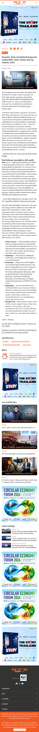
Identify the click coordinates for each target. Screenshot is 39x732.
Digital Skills (27, 345)
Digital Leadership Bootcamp (19, 280)
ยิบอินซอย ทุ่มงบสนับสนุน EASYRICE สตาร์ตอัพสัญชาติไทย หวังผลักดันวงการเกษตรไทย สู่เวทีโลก (19, 331)
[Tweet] (14, 49)
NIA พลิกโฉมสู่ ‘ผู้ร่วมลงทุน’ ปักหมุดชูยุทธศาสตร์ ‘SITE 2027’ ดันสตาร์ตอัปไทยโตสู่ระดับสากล (24, 547)
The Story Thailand (15, 353)
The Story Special (21, 543)
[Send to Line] (18, 49)
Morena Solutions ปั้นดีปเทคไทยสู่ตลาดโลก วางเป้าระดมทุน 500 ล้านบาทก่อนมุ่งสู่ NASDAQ (24, 533)
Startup (5, 53)
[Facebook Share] (11, 49)
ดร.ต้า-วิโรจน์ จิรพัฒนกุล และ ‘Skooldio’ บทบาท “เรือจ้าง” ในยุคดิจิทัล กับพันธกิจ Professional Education (19, 200)
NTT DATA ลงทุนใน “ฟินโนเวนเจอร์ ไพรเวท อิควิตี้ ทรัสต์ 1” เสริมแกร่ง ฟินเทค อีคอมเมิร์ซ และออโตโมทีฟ (19, 481)
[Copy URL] (21, 49)
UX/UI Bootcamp (19, 279)
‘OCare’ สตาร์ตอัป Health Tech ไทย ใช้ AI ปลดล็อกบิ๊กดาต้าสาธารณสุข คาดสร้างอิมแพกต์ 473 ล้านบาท (24, 540)
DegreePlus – (10, 286)
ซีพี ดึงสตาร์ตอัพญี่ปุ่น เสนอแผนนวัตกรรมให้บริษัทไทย (18, 454)
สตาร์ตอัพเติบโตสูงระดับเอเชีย (11, 345)
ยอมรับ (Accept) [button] (19, 730)
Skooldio (5, 342)
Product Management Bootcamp (19, 272)
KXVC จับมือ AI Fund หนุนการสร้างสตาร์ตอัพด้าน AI (18, 428)
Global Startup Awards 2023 (20, 342)
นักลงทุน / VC (15, 529)
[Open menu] (3, 3)
